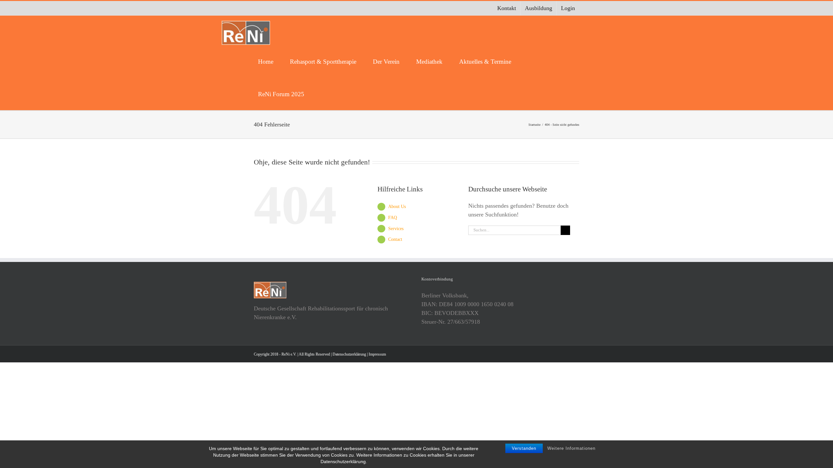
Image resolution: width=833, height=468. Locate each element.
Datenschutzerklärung (349, 354)
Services (395, 228)
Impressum (377, 354)
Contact (395, 239)
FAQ (392, 217)
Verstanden (524, 448)
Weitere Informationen (571, 448)
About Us (397, 206)
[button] (323, 94)
